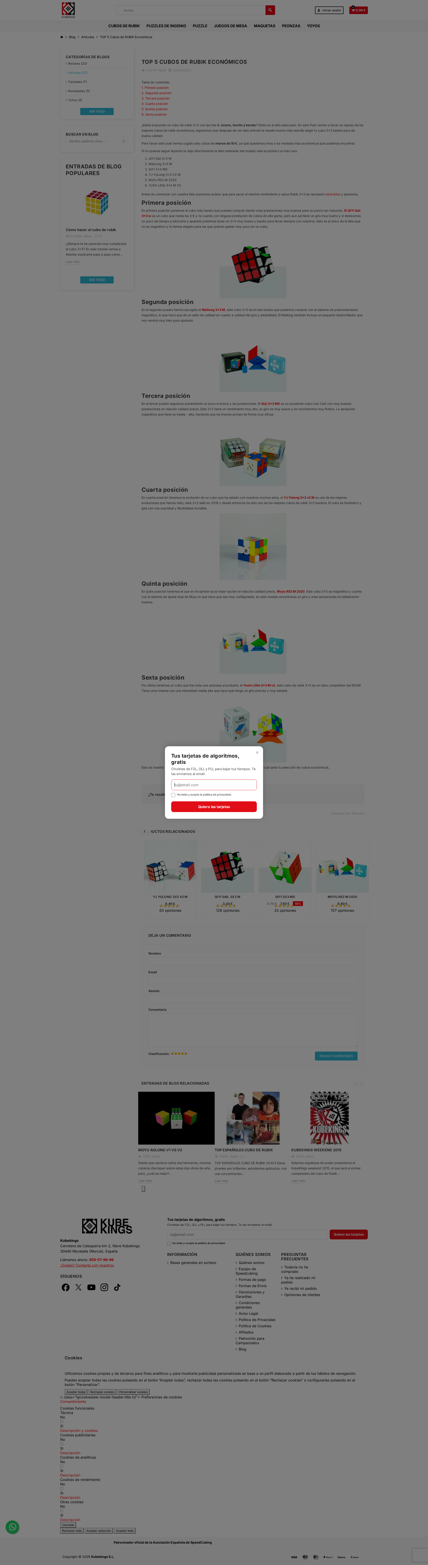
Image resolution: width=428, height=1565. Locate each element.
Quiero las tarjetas (214, 806)
